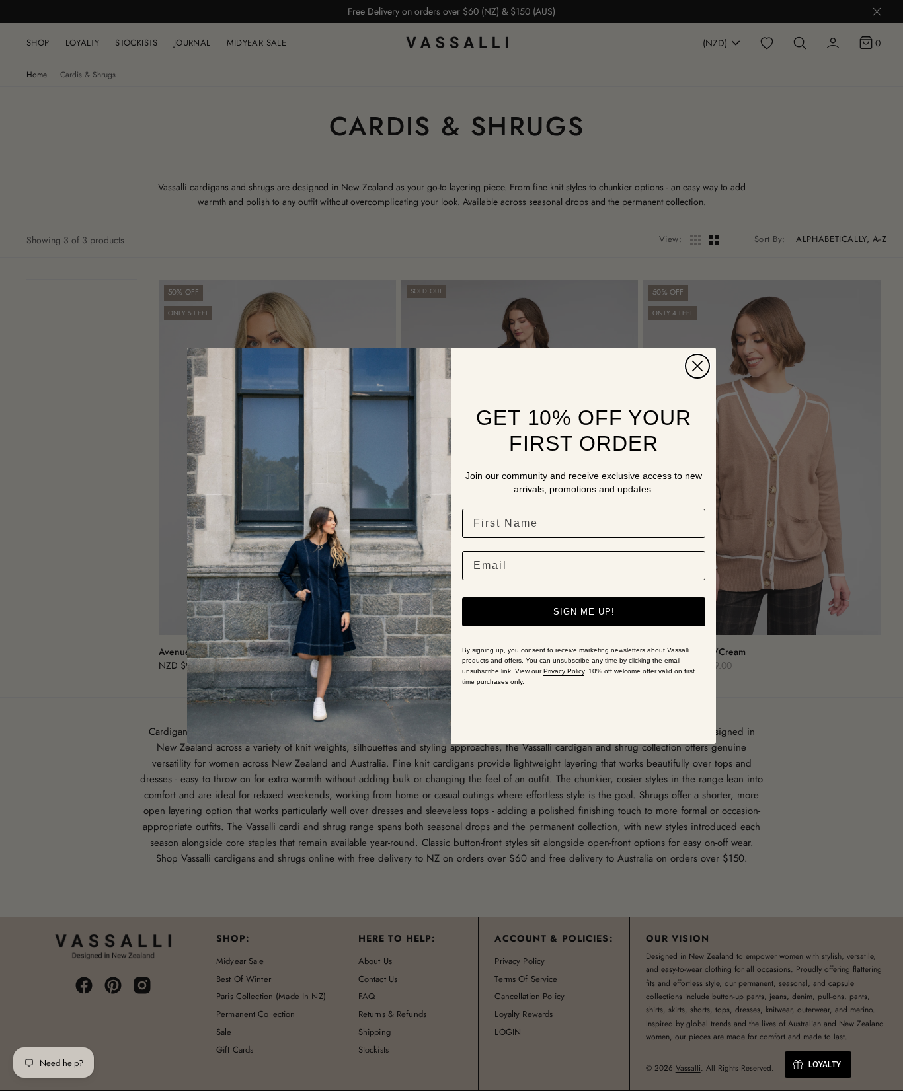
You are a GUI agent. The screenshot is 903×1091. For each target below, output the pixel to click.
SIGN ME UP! (584, 612)
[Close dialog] (697, 366)
